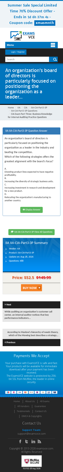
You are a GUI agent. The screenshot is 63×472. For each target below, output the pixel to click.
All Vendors (23, 406)
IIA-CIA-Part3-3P (39, 107)
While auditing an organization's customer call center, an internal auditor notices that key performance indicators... (28, 314)
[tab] (31, 131)
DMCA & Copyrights (32, 416)
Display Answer (32, 209)
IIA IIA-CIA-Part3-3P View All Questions (33, 232)
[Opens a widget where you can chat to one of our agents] (39, 452)
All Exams (44, 401)
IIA (19, 107)
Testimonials (23, 411)
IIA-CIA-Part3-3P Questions (24, 111)
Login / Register (18, 52)
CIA (25, 107)
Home (11, 107)
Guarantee (40, 406)
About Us (30, 401)
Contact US (41, 411)
